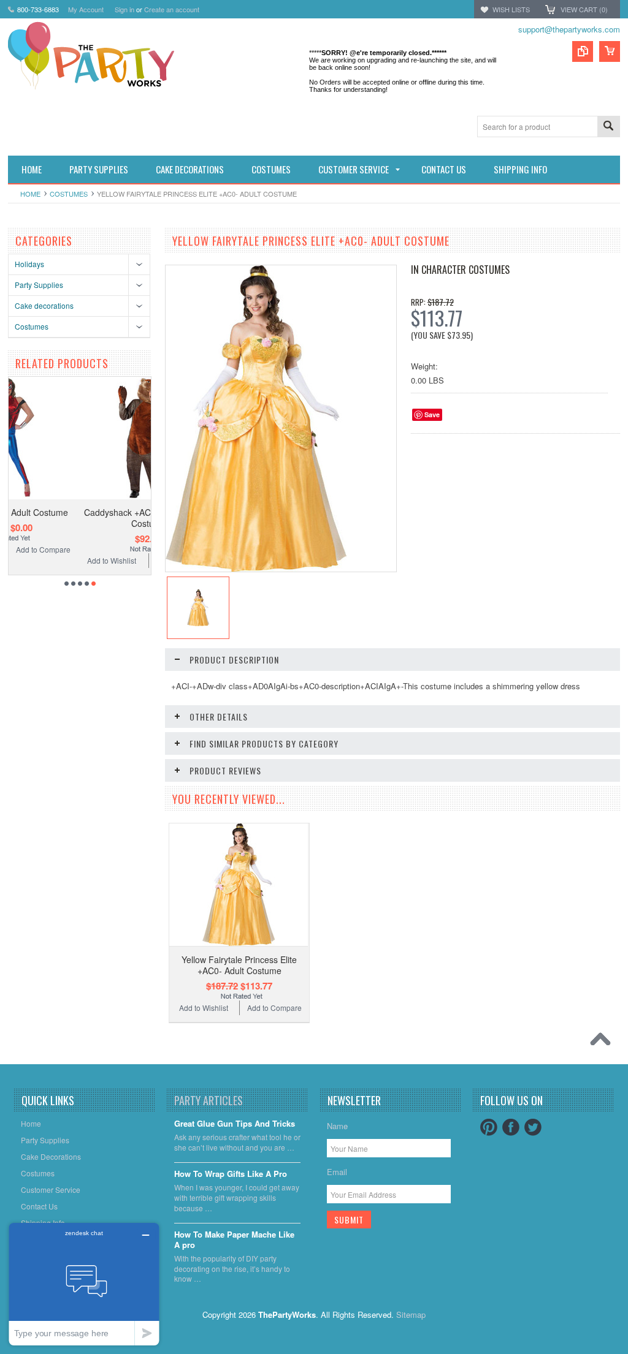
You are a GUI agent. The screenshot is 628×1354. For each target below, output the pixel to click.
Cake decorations (44, 305)
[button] (627, 1353)
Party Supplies (39, 284)
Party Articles (208, 1100)
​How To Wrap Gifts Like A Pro (230, 1174)
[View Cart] (609, 51)
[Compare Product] (582, 51)
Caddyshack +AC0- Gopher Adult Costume (81, 517)
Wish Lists (511, 9)
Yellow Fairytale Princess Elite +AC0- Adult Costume (239, 965)
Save (432, 414)
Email (337, 1172)
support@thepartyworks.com (569, 29)
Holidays (29, 264)
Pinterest (488, 1127)
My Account (86, 9)
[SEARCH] (608, 127)
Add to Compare (118, 560)
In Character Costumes (460, 269)
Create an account (171, 9)
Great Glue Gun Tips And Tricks (234, 1124)
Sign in (124, 9)
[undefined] (256, 568)
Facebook (510, 1127)
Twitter (533, 1127)
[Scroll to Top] (603, 1042)
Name (337, 1126)
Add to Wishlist (44, 560)
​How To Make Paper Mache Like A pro (234, 1240)
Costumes (69, 194)
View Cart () (584, 9)
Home (30, 194)
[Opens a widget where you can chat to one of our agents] (84, 1284)
